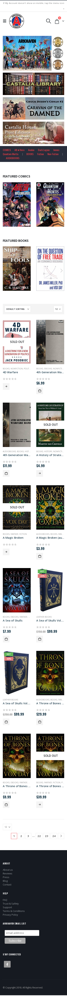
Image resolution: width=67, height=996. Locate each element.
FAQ (5, 900)
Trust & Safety (11, 903)
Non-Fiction (52, 154)
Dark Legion (44, 150)
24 (54, 836)
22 (39, 836)
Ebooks (48, 368)
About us (8, 869)
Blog (5, 880)
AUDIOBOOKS (12, 158)
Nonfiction (20, 264)
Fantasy (14, 534)
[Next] (61, 836)
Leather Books (44, 617)
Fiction (40, 154)
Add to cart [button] (26, 223)
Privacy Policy (10, 914)
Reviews (7, 873)
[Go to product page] (50, 342)
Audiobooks (9, 451)
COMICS (7, 150)
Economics (54, 264)
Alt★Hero (19, 150)
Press (6, 877)
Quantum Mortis (10, 154)
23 (46, 836)
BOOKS (30, 154)
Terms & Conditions (14, 911)
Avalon (31, 150)
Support (7, 907)
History (29, 451)
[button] (5, 21)
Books (10, 264)
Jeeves (56, 150)
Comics (44, 200)
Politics (28, 368)
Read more (6, 386)
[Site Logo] (16, 21)
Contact (7, 884)
